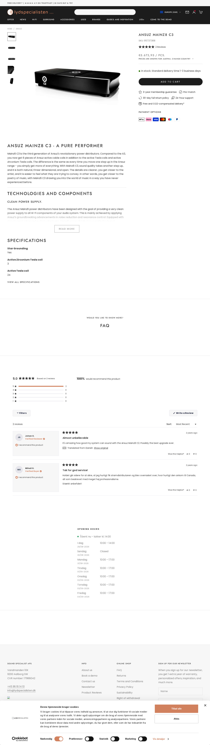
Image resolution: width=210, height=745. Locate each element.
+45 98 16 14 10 (16, 686)
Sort (169, 424)
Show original (101, 448)
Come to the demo (161, 19)
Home (9, 29)
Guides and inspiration (120, 19)
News (23, 19)
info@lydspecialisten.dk (21, 690)
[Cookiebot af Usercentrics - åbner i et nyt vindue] (19, 739)
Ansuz (19, 29)
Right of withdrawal (128, 698)
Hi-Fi (34, 19)
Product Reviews (92, 692)
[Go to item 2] (11, 47)
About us (87, 670)
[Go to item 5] (11, 81)
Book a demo (89, 675)
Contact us (88, 681)
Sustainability (125, 692)
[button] (171, 47)
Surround (48, 19)
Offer (10, 19)
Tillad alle (176, 708)
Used (83, 19)
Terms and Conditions (130, 681)
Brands (96, 19)
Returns (121, 675)
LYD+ (141, 19)
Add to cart (170, 81)
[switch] (89, 738)
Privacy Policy (125, 687)
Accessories (67, 19)
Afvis (176, 718)
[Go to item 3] (11, 58)
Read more (67, 228)
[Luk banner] (205, 705)
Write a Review (186, 413)
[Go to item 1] (11, 36)
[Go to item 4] (11, 70)
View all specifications (23, 282)
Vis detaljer (159, 739)
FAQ (119, 670)
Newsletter (88, 687)
